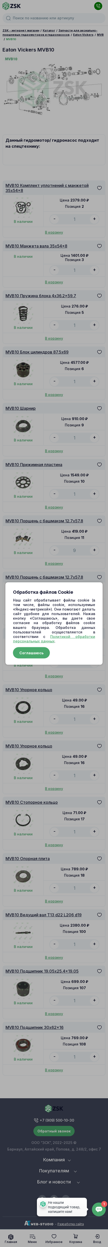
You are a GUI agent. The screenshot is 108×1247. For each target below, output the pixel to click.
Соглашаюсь (31, 653)
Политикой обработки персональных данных (54, 638)
